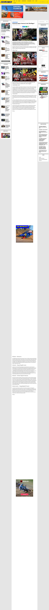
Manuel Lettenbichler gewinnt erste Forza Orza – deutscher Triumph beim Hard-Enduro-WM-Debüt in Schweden (7, 85)
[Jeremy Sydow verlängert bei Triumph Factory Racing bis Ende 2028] (5, 26)
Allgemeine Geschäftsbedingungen (43, 159)
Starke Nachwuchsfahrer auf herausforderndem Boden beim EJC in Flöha (7, 49)
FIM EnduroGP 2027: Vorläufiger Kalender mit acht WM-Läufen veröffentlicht (7, 126)
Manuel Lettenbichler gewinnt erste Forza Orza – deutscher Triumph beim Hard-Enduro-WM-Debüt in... (7, 42)
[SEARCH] (47, 21)
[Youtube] (42, 2)
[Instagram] (41, 2)
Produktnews (41, 58)
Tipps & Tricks (41, 59)
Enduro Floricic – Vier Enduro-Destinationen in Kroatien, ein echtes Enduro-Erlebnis (7, 120)
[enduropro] (43, 78)
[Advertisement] (43, 110)
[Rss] (44, 2)
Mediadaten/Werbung (41, 158)
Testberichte (41, 60)
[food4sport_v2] (43, 76)
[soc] (43, 90)
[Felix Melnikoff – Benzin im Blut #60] (3, 37)
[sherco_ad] (24, 234)
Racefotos (41, 62)
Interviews (41, 61)
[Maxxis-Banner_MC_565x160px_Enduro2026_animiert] (12, 12)
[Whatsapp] (45, 2)
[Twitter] (40, 2)
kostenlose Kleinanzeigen (43, 63)
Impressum (40, 160)
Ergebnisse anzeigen (43, 67)
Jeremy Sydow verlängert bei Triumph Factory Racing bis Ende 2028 (5, 30)
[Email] (43, 2)
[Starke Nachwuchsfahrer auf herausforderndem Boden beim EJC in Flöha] (3, 48)
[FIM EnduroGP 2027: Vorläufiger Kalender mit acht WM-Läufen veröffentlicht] (3, 126)
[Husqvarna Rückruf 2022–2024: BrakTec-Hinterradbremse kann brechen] (3, 115)
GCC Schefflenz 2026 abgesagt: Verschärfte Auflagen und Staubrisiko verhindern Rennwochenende (7, 56)
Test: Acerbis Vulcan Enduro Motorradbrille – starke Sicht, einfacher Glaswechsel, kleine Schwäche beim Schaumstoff (7, 108)
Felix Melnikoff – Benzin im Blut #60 (7, 37)
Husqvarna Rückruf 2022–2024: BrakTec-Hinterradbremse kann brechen (7, 115)
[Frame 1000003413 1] (24, 488)
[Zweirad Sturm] (43, 81)
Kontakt (40, 157)
